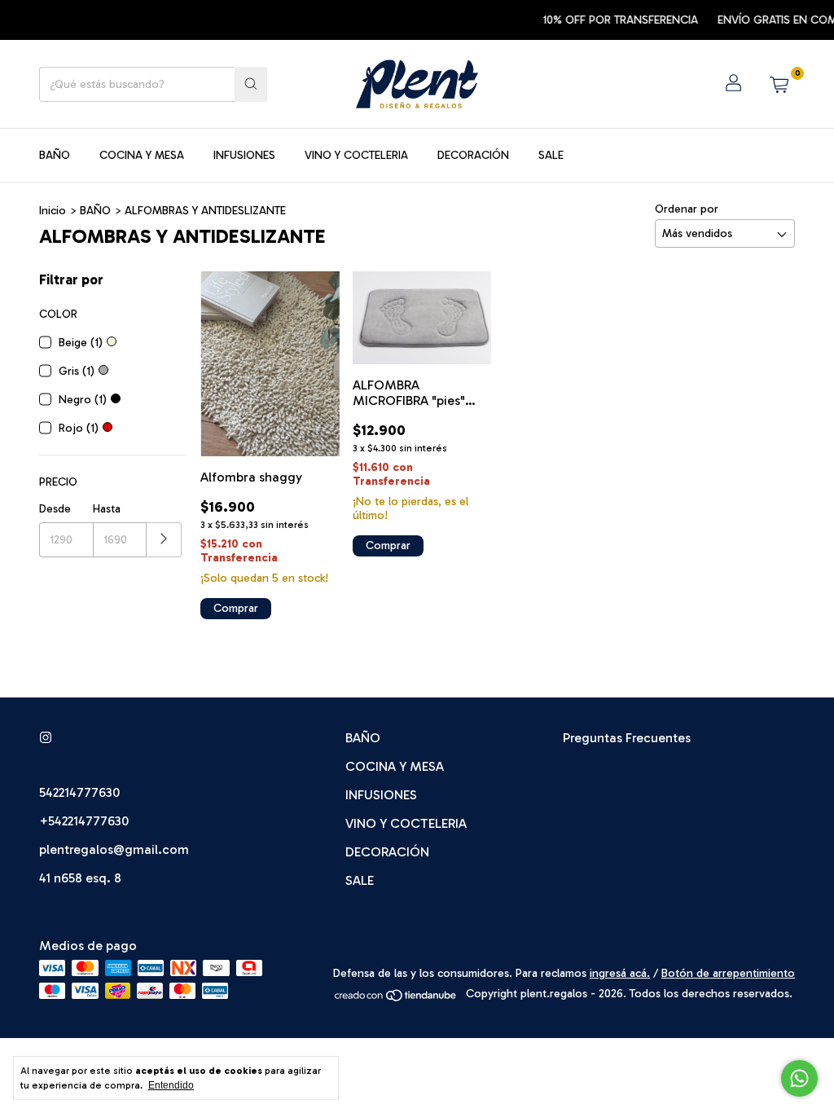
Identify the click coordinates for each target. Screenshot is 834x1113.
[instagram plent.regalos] (45, 738)
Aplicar (164, 539)
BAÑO (54, 155)
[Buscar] (251, 84)
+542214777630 (84, 821)
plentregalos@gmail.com (114, 849)
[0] (778, 84)
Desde (55, 509)
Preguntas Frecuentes (627, 738)
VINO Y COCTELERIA (356, 155)
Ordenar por (686, 209)
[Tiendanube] (396, 998)
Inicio (52, 211)
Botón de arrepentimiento (728, 973)
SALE (551, 155)
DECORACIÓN (473, 155)
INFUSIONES (244, 155)
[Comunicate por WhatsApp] (799, 1078)
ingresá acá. (620, 973)
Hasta (107, 509)
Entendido (171, 1085)
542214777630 (79, 792)
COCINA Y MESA (141, 155)
